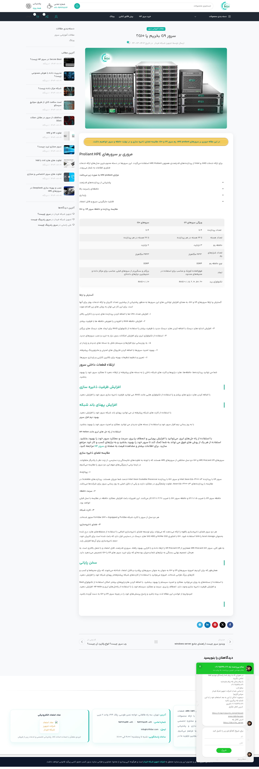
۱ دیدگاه (46, 63)
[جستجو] (77, 6)
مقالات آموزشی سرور (156, 28)
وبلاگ (71, 40)
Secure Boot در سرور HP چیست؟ (46, 59)
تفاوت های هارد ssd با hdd (49, 160)
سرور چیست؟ (44, 214)
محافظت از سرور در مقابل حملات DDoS (46, 119)
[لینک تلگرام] (200, 625)
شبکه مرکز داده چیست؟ (50, 88)
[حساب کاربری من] (56, 17)
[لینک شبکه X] (223, 625)
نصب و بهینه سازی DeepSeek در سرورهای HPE (46, 189)
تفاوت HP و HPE (54, 133)
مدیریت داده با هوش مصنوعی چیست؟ (47, 74)
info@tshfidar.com (149, 729)
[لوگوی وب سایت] (226, 6)
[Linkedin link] (207, 625)
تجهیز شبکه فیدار (163, 43)
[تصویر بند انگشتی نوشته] (69, 62)
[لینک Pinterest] (215, 625)
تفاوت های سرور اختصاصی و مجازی (44, 174)
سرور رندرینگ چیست (41, 219)
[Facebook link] (230, 625)
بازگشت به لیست (156, 642)
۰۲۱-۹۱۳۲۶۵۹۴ (125, 722)
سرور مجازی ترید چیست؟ (49, 146)
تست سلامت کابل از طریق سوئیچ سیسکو (46, 104)
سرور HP (99, 446)
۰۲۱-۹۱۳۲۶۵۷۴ (61, 7)
